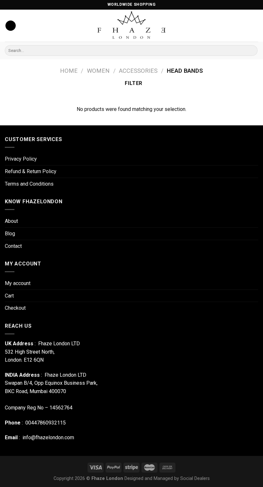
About (11, 221)
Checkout (15, 308)
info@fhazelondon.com (48, 437)
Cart (9, 296)
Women (98, 70)
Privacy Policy (21, 159)
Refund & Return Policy (30, 171)
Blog (10, 234)
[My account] (233, 26)
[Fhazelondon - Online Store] (131, 26)
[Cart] (255, 26)
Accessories (138, 70)
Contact (13, 246)
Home (69, 70)
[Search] (251, 50)
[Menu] (10, 26)
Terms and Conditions (29, 184)
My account (17, 283)
